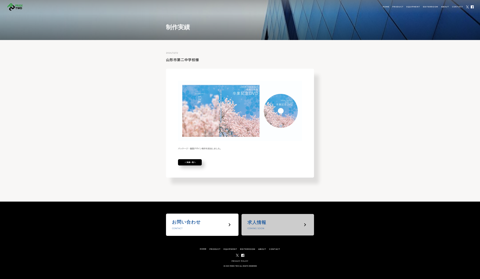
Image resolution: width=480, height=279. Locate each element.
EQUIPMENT (413, 7)
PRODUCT (398, 7)
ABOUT (445, 7)
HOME (386, 7)
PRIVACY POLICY (240, 261)
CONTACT (457, 7)
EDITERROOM (430, 7)
